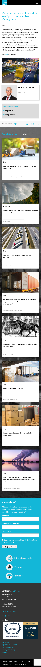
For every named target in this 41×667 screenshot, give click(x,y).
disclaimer (5, 642)
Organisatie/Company (11, 523)
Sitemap (4, 652)
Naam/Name (7, 515)
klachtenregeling (8, 647)
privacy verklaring (8, 650)
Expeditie (9, 111)
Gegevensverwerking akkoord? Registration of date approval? (20, 541)
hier (6, 54)
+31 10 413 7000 (9, 611)
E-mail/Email (7, 532)
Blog (4, 162)
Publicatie (6, 206)
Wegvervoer (10, 115)
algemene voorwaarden (10, 645)
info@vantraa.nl (7, 616)
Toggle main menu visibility (36, 3)
